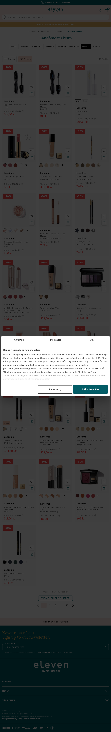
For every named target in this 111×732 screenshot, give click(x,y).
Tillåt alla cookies (90, 389)
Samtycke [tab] (19, 340)
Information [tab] (55, 340)
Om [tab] (92, 340)
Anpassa (53, 389)
